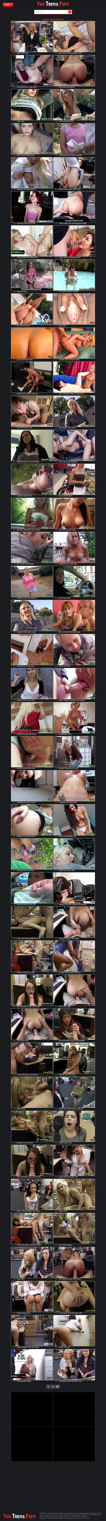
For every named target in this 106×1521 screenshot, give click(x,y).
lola (34, 223)
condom (78, 394)
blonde (61, 360)
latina (19, 1211)
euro (18, 121)
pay (36, 394)
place (74, 155)
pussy (19, 360)
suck (29, 973)
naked (61, 734)
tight (18, 1109)
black (19, 394)
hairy (66, 1109)
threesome (67, 1381)
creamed (66, 121)
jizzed (29, 496)
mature (72, 394)
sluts (80, 1381)
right (28, 394)
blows (77, 938)
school (65, 632)
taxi (34, 904)
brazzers (69, 291)
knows (25, 428)
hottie (19, 1347)
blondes (20, 530)
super (77, 360)
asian (61, 223)
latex (66, 360)
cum (64, 462)
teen (60, 87)
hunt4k (79, 155)
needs (70, 189)
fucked (22, 87)
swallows (74, 462)
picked (32, 155)
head (74, 428)
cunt (75, 973)
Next (57, 1387)
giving (31, 564)
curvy (19, 1075)
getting (69, 836)
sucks (80, 53)
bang (27, 1245)
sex (83, 394)
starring (75, 291)
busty (23, 155)
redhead (66, 394)
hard (78, 257)
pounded (28, 1211)
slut (64, 87)
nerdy (29, 1007)
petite (66, 223)
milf (65, 257)
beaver (23, 1109)
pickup (24, 768)
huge (29, 1381)
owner (72, 87)
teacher (73, 257)
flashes (32, 189)
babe (19, 155)
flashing (20, 904)
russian (74, 904)
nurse (67, 973)
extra (38, 1211)
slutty (26, 53)
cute (18, 87)
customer (79, 1109)
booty (19, 938)
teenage (75, 1313)
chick (75, 189)
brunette (20, 802)
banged (24, 1347)
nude (61, 836)
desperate (73, 53)
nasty (24, 1313)
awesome (27, 530)
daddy (84, 223)
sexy (61, 938)
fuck (60, 155)
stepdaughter (77, 223)
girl (60, 53)
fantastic (82, 1041)
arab (67, 53)
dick (21, 223)
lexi (27, 87)
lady (18, 53)
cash (22, 53)
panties (62, 904)
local (30, 428)
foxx (25, 291)
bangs (68, 938)
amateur (20, 189)
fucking (24, 394)
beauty (65, 155)
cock (68, 257)
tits (24, 189)
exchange (35, 1347)
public (61, 189)
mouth (38, 1177)
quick (35, 87)
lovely (70, 1279)
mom (66, 1211)
